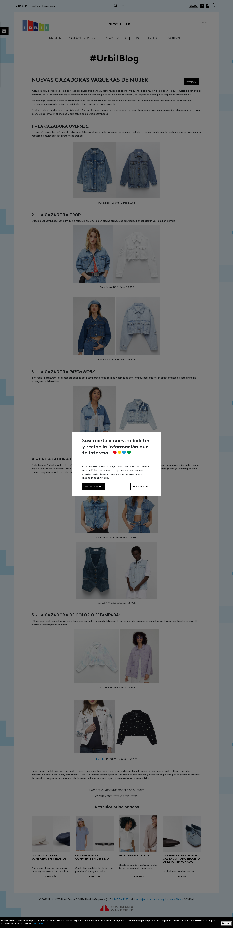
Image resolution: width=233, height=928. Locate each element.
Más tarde (140, 486)
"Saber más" (38, 924)
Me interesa (93, 486)
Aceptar (226, 923)
